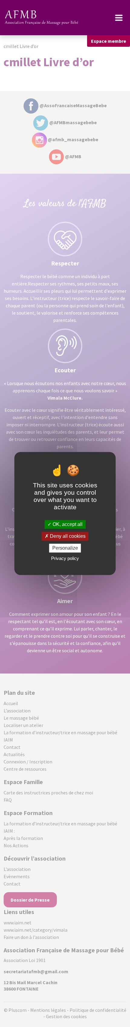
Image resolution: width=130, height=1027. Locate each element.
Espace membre (108, 41)
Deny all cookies (67, 536)
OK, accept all (67, 524)
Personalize (65, 548)
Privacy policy (65, 558)
